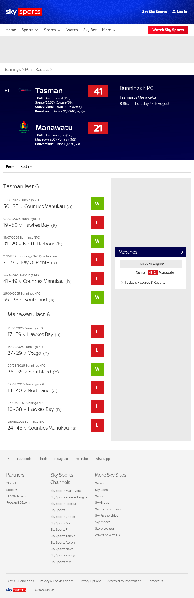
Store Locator (104, 528)
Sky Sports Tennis (63, 536)
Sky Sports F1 (60, 529)
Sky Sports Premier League (69, 497)
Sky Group (102, 502)
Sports (27, 29)
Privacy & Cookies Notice (57, 581)
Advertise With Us (107, 535)
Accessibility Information (124, 581)
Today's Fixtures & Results (144, 282)
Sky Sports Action (63, 542)
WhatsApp (102, 459)
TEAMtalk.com (16, 496)
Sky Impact (102, 522)
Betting (26, 166)
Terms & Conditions (20, 581)
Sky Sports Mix (61, 562)
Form (10, 166)
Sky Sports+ (59, 510)
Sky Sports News (62, 549)
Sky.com (100, 483)
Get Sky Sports (154, 11)
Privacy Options (90, 581)
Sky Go (99, 496)
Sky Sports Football (64, 503)
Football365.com (18, 502)
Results (42, 69)
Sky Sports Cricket (63, 516)
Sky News (101, 490)
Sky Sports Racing (63, 555)
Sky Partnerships (106, 515)
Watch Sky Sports (168, 29)
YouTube (81, 459)
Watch (72, 29)
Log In (182, 11)
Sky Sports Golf (61, 523)
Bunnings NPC (17, 69)
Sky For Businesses (108, 509)
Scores (50, 29)
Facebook (24, 459)
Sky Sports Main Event (66, 490)
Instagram (61, 459)
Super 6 (11, 490)
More (106, 29)
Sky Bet (90, 29)
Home (11, 29)
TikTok (42, 459)
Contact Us (155, 581)
